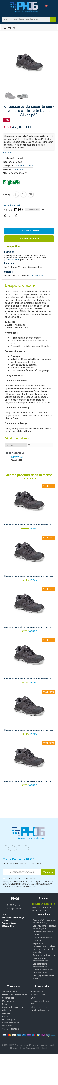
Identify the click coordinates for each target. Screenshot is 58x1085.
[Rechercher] (53, 19)
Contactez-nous (35, 275)
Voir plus (7, 152)
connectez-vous (12, 259)
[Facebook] (6, 848)
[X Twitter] (26, 848)
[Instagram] (12, 848)
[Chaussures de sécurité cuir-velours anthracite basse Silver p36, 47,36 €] (29, 508)
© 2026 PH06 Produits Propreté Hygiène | (21, 1045)
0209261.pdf (17, 457)
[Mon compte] (40, 7)
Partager (16, 194)
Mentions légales (48, 1045)
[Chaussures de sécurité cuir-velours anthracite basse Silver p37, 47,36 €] (29, 559)
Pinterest (30, 194)
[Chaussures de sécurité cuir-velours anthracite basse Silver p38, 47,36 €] (29, 611)
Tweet (23, 194)
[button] (45, 7)
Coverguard (19, 169)
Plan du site (42, 1048)
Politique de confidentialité (23, 1048)
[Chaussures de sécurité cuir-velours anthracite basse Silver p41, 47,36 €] (29, 713)
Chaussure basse (24, 165)
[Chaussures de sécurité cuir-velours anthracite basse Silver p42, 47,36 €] (29, 764)
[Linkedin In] (19, 848)
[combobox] (24, 19)
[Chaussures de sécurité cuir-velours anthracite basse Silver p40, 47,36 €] (29, 662)
